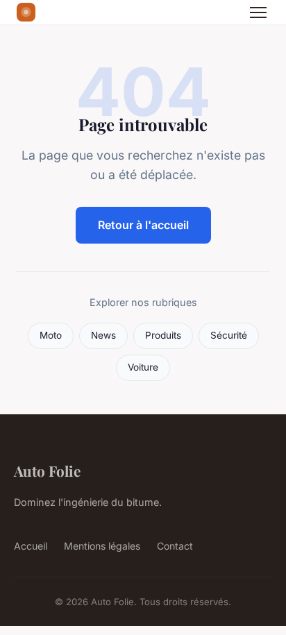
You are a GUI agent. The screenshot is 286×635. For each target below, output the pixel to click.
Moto (51, 335)
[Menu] (258, 12)
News (103, 335)
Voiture (143, 367)
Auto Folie (47, 470)
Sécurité (228, 335)
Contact (175, 546)
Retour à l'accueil (143, 225)
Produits (163, 335)
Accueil (30, 546)
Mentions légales (102, 546)
